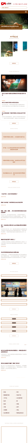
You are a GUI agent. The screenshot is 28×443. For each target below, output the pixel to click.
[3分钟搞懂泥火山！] (14, 414)
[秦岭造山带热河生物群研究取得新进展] (20, 51)
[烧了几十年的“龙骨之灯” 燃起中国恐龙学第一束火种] (14, 410)
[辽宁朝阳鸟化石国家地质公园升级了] (14, 350)
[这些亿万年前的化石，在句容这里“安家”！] (14, 418)
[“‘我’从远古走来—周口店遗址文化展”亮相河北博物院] (14, 395)
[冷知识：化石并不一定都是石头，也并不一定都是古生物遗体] (14, 428)
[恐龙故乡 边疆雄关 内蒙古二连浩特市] (14, 382)
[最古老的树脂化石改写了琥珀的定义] (15, 51)
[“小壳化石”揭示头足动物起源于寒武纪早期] (25, 51)
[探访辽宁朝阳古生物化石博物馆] (14, 362)
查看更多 (14, 63)
